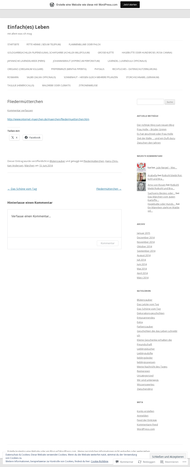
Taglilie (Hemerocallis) (20, 85)
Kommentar (107, 243)
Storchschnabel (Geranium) (142, 77)
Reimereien (143, 371)
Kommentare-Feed (147, 424)
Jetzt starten (130, 4)
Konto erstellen (145, 411)
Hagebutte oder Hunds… (162, 204)
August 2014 (143, 255)
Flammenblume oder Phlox (85, 44)
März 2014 (142, 277)
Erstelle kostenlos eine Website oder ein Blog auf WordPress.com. (42, 451)
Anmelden (142, 415)
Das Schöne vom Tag (22, 189)
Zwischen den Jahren (149, 142)
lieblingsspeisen (146, 362)
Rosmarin (13, 77)
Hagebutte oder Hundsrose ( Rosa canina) (147, 52)
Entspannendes (146, 317)
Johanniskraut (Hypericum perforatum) (76, 61)
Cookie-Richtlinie (99, 461)
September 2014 (146, 251)
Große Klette (106, 52)
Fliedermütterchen (93, 161)
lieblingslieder (145, 357)
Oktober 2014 (144, 246)
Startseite (13, 44)
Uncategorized (145, 375)
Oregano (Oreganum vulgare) (25, 69)
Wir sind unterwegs (148, 380)
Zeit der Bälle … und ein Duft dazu (156, 138)
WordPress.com (146, 429)
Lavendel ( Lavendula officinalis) (127, 61)
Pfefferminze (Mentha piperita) (68, 69)
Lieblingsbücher (146, 348)
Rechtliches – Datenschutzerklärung (134, 69)
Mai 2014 (142, 268)
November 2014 (146, 242)
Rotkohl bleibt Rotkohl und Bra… (163, 186)
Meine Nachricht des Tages (152, 366)
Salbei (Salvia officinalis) (41, 77)
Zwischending (145, 389)
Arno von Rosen (157, 184)
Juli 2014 (141, 259)
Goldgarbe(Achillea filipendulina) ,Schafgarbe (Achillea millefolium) (48, 52)
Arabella (152, 175)
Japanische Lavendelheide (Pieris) (26, 61)
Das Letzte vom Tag (148, 304)
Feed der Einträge (147, 420)
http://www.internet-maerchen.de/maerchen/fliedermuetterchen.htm (48, 119)
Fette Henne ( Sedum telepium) (44, 44)
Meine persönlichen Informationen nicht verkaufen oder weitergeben (114, 451)
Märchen (29, 165)
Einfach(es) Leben (28, 27)
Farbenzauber (145, 326)
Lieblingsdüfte (145, 353)
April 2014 (142, 273)
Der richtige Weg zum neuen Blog (155, 125)
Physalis (99, 69)
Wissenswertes (145, 384)
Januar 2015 (143, 233)
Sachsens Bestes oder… (161, 193)
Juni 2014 (142, 264)
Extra (140, 322)
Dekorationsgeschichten (150, 313)
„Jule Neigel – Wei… (166, 167)
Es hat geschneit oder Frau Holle (155, 133)
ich (138, 335)
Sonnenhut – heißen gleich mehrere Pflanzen (91, 77)
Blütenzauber (57, 161)
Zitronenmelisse (88, 85)
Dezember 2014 (146, 237)
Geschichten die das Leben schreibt (157, 331)
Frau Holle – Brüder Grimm (151, 129)
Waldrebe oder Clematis (56, 85)
